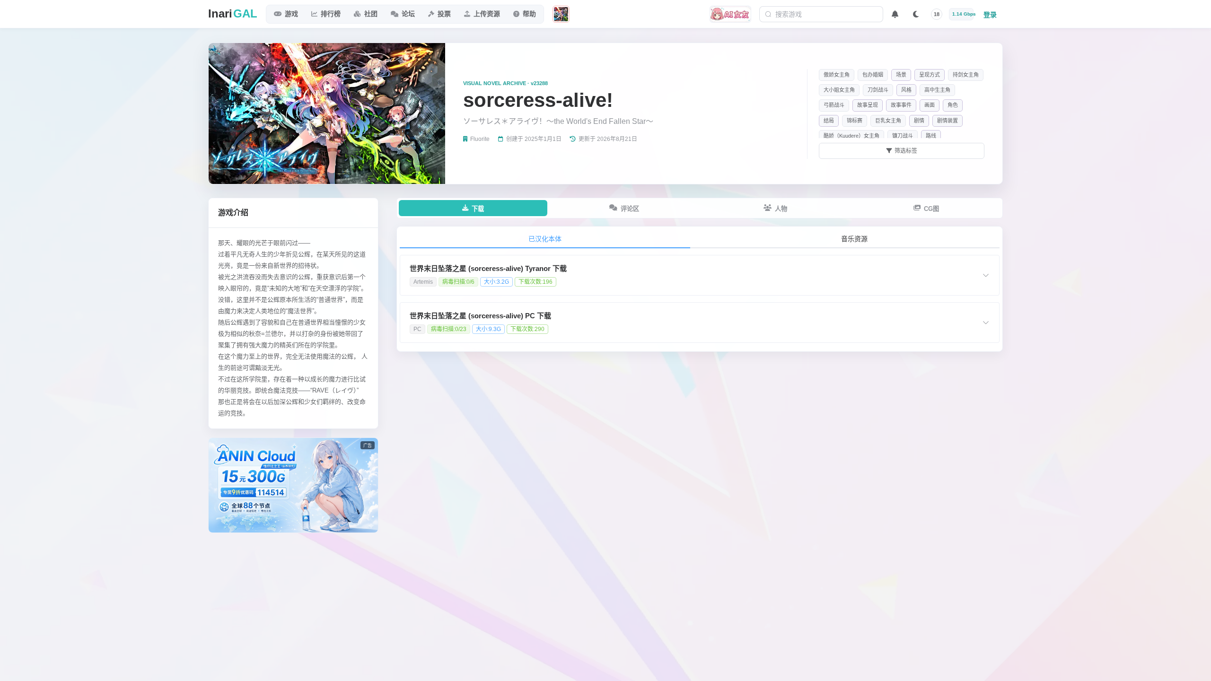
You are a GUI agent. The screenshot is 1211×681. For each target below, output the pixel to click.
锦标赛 (854, 120)
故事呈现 (867, 105)
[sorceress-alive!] (561, 14)
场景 (901, 75)
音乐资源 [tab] (854, 239)
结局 (829, 120)
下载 (478, 208)
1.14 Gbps (963, 14)
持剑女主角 (966, 75)
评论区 (630, 208)
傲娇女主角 (837, 75)
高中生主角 (937, 90)
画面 (929, 105)
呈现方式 (929, 75)
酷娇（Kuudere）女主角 (851, 136)
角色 (953, 105)
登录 (990, 14)
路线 (931, 136)
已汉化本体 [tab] (545, 239)
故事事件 (901, 105)
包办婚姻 (872, 75)
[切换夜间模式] (915, 14)
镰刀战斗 (902, 136)
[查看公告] (895, 14)
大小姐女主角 (839, 90)
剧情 (919, 120)
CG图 (931, 208)
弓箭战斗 (834, 105)
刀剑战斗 (878, 90)
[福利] (730, 14)
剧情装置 (947, 120)
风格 (906, 90)
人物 (781, 208)
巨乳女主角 (888, 120)
